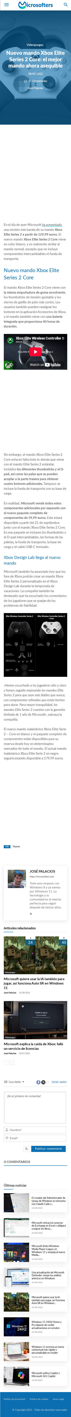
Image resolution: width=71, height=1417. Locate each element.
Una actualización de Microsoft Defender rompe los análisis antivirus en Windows (48, 1275)
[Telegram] (59, 137)
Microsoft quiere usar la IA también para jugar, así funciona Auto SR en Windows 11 (34, 983)
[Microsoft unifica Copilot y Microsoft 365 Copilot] (16, 1376)
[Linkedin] (50, 137)
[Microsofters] (35, 5)
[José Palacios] (17, 893)
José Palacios (35, 88)
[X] (33, 137)
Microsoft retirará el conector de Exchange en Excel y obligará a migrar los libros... (49, 1226)
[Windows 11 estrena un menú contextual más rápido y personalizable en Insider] (16, 1351)
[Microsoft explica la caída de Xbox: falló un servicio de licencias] (35, 1020)
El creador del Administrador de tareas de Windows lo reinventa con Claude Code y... (49, 1201)
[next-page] (12, 1062)
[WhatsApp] (41, 137)
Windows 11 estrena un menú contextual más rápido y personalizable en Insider (48, 1350)
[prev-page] (6, 1062)
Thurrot (16, 847)
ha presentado (52, 224)
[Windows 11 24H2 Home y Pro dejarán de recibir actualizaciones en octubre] (16, 1326)
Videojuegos (35, 44)
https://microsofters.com (42, 876)
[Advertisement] (35, 182)
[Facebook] (24, 137)
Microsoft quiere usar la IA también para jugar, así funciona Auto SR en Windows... (48, 1300)
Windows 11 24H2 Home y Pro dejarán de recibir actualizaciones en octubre (47, 1325)
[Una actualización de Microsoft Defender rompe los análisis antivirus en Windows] (16, 1277)
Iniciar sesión (59, 1082)
